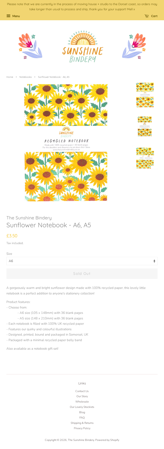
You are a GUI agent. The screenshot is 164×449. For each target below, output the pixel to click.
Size (9, 254)
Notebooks (25, 76)
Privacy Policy (82, 428)
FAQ (82, 418)
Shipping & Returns (82, 423)
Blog (82, 412)
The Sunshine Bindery (81, 440)
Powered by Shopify (107, 440)
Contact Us (82, 391)
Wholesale (82, 402)
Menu (16, 16)
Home (9, 76)
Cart (154, 16)
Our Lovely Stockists (82, 407)
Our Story (82, 396)
